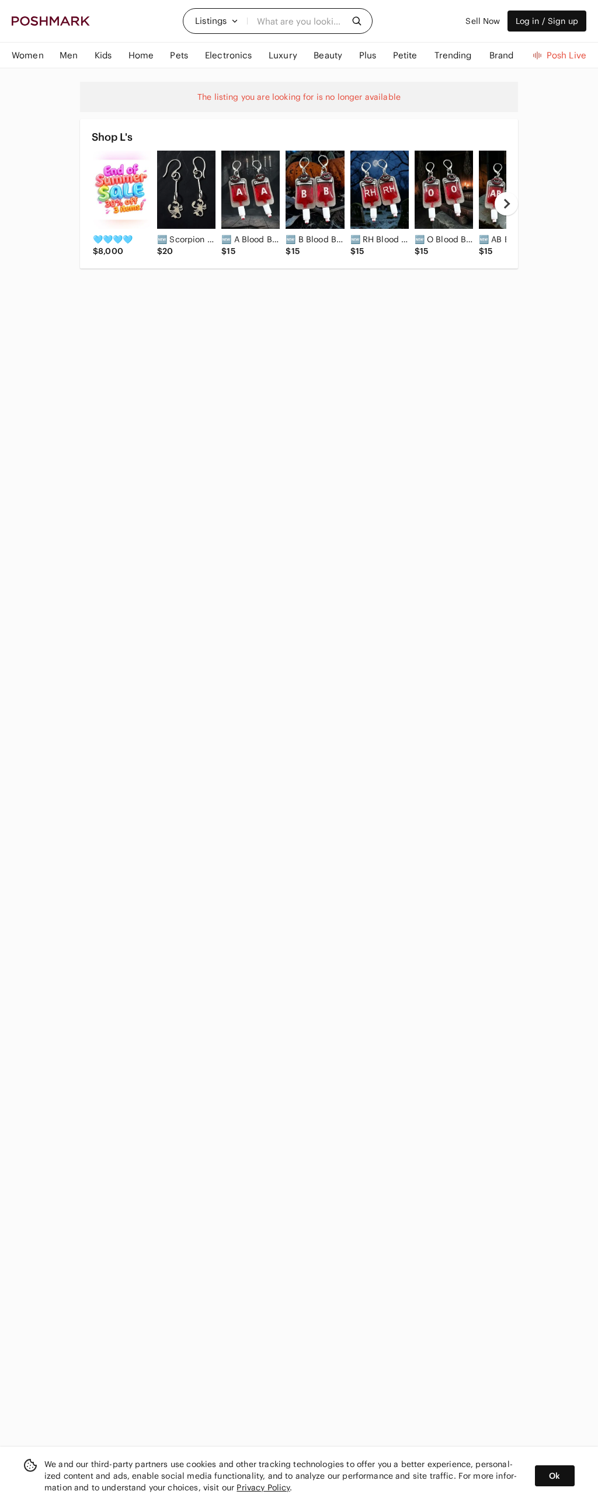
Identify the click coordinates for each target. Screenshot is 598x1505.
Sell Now (482, 21)
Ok (554, 1476)
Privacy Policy (263, 1487)
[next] (506, 203)
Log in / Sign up (547, 21)
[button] (216, 21)
